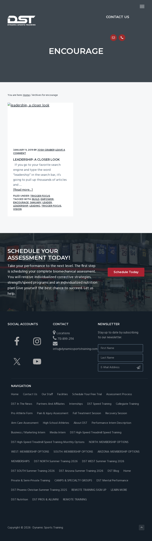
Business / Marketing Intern (28, 432)
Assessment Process (119, 394)
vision (17, 209)
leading (34, 205)
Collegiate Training (127, 404)
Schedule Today (126, 272)
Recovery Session (116, 413)
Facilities (62, 394)
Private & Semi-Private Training (30, 480)
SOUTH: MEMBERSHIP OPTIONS (73, 452)
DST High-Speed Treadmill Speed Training (95, 432)
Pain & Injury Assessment (52, 413)
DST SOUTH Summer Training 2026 (33, 471)
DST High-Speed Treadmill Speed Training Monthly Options (48, 442)
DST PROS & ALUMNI (45, 499)
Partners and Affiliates (51, 404)
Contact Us (30, 394)
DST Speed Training (99, 404)
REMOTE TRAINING (75, 499)
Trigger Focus (40, 195)
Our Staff (47, 394)
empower (47, 199)
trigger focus (51, 205)
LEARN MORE (119, 490)
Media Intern (58, 432)
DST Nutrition (19, 499)
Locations (63, 333)
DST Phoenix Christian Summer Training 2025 (39, 490)
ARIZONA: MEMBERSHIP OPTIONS (119, 452)
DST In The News (21, 404)
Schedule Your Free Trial (87, 394)
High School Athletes (56, 423)
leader (47, 202)
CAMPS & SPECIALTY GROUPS (73, 480)
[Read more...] (23, 189)
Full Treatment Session (87, 413)
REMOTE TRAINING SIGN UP (89, 490)
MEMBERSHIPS (20, 461)
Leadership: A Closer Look (36, 159)
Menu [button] (137, 6)
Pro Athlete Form (22, 413)
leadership (20, 205)
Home (15, 394)
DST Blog (113, 471)
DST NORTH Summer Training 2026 (56, 461)
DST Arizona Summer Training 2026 (81, 471)
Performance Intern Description (111, 423)
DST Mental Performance (112, 480)
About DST (80, 423)
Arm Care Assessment (25, 423)
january (35, 202)
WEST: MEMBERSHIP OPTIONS (30, 452)
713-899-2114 (65, 338)
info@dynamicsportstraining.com (75, 349)
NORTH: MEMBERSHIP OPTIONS (108, 442)
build (35, 199)
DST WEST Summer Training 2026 (103, 461)
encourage (21, 202)
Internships (76, 404)
